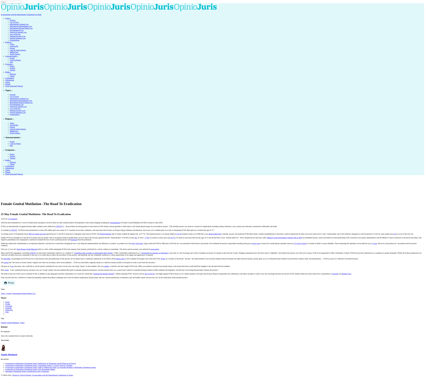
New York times (137, 243)
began (163, 259)
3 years (374, 243)
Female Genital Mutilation (10, 323)
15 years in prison (300, 243)
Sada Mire (6, 259)
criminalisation (114, 223)
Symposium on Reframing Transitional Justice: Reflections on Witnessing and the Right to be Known (40, 363)
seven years (256, 243)
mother (106, 266)
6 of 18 (179, 234)
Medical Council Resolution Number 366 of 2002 (284, 238)
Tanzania (335, 274)
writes (6, 270)
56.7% (172, 238)
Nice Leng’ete (149, 274)
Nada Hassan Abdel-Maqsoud (27, 249)
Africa (3, 293)
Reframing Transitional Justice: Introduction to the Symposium (27, 371)
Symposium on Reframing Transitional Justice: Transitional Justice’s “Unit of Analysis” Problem (38, 365)
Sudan (22, 323)
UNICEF (58, 226)
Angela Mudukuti (9, 354)
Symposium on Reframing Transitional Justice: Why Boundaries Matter (30, 369)
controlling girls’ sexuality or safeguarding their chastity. (93, 253)
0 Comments (12, 219)
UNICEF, (13, 230)
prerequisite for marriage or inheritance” (155, 253)
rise (135, 238)
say (12, 266)
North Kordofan (105, 234)
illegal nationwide (214, 234)
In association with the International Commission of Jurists (21, 14)
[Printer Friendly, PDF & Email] (8, 285)
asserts (6, 262)
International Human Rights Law (24, 293)
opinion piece (120, 259)
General (9, 293)
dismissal (74, 240)
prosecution (154, 249)
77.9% (146, 238)
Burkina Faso (346, 274)
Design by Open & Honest (21, 375)
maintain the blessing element (104, 274)
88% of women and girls (37, 234)
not (394, 234)
